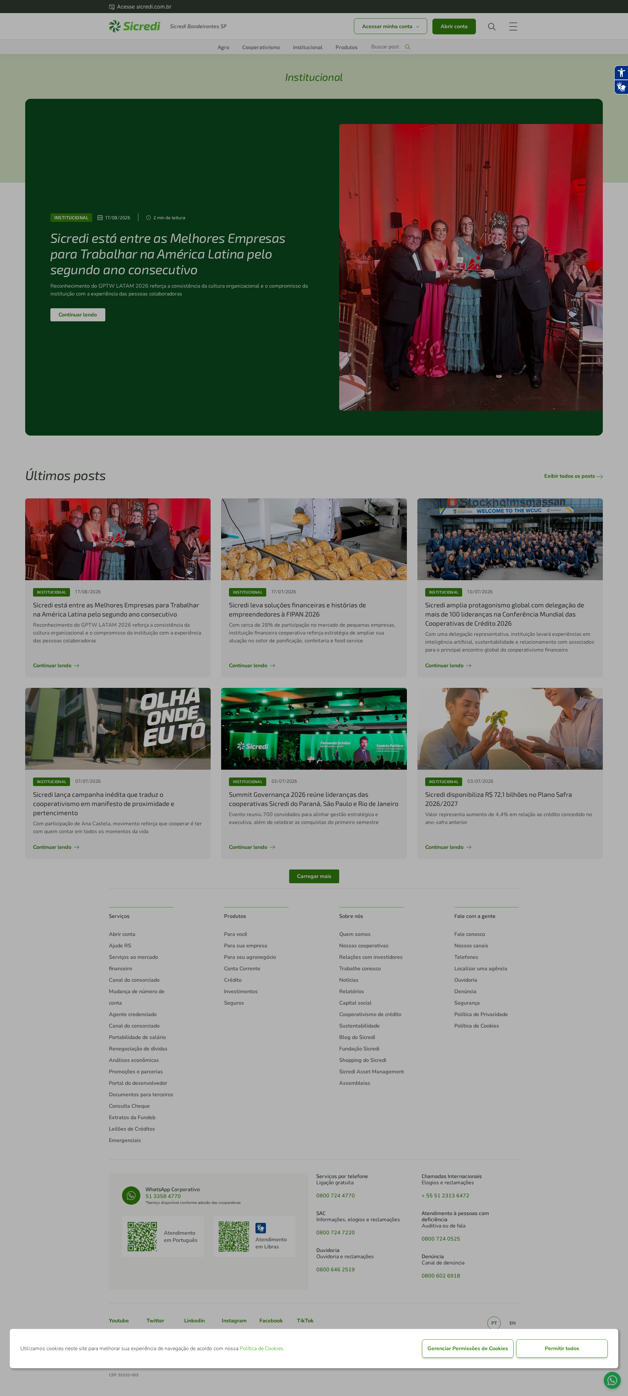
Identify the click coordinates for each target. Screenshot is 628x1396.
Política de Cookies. (262, 1348)
